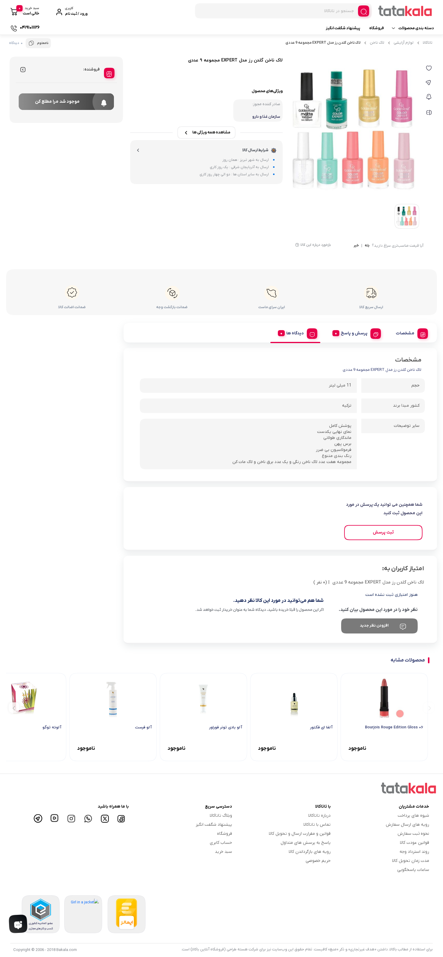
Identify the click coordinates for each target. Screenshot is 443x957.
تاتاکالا (427, 42)
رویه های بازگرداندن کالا (310, 852)
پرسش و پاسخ (354, 333)
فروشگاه (376, 28)
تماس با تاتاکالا (317, 824)
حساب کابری (221, 843)
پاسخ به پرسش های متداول (306, 843)
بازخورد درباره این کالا (315, 244)
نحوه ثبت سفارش (413, 834)
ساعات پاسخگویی (413, 870)
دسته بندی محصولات (416, 28)
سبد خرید (223, 852)
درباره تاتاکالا (319, 815)
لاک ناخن (377, 42)
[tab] (409, 332)
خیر (356, 246)
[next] (14, 707)
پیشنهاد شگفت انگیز (343, 28)
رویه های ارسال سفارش (407, 824)
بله (367, 246)
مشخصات (405, 333)
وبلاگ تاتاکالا (221, 815)
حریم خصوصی (318, 861)
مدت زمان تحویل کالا (410, 861)
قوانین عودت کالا (414, 843)
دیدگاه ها (295, 333)
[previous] (428, 707)
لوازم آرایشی (403, 42)
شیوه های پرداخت (413, 815)
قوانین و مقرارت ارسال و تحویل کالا (300, 834)
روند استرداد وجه (414, 852)
